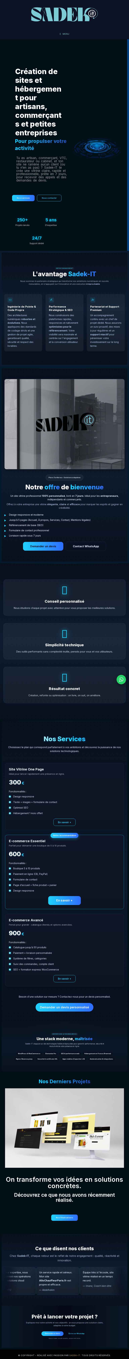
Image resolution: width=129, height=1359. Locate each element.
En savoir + (64, 822)
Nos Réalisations (64, 1217)
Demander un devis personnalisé (64, 1007)
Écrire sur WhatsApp (76, 1333)
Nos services (23, 198)
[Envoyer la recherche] (27, 14)
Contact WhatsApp (86, 546)
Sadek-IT (74, 1355)
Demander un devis (43, 546)
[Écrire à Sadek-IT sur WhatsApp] (121, 679)
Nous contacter (49, 198)
